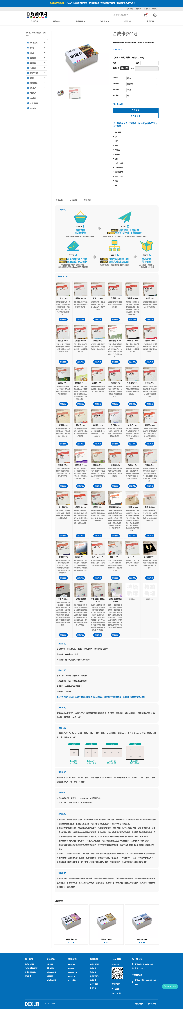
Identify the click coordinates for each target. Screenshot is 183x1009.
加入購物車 (136, 116)
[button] (36, 42)
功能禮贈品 (33, 83)
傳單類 (31, 48)
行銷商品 (32, 93)
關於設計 (56, 22)
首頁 (27, 33)
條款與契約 (139, 1004)
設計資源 (79, 22)
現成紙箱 (32, 108)
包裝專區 (32, 98)
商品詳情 (59, 200)
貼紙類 (31, 53)
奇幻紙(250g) (142, 939)
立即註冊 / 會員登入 (151, 9)
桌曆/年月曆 (33, 73)
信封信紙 (32, 58)
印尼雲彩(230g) (71, 939)
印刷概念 (103, 22)
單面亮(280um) (106, 939)
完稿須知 (87, 200)
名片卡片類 (32, 33)
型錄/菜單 (32, 63)
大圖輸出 (32, 68)
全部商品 (34, 22)
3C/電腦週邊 (33, 103)
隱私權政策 (152, 1004)
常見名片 (39, 33)
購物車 (138, 9)
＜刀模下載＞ (117, 49)
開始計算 (124, 68)
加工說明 (73, 200)
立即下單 (136, 110)
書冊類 (31, 78)
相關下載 (128, 22)
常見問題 (150, 22)
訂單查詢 (129, 9)
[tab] (61, 200)
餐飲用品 (32, 88)
